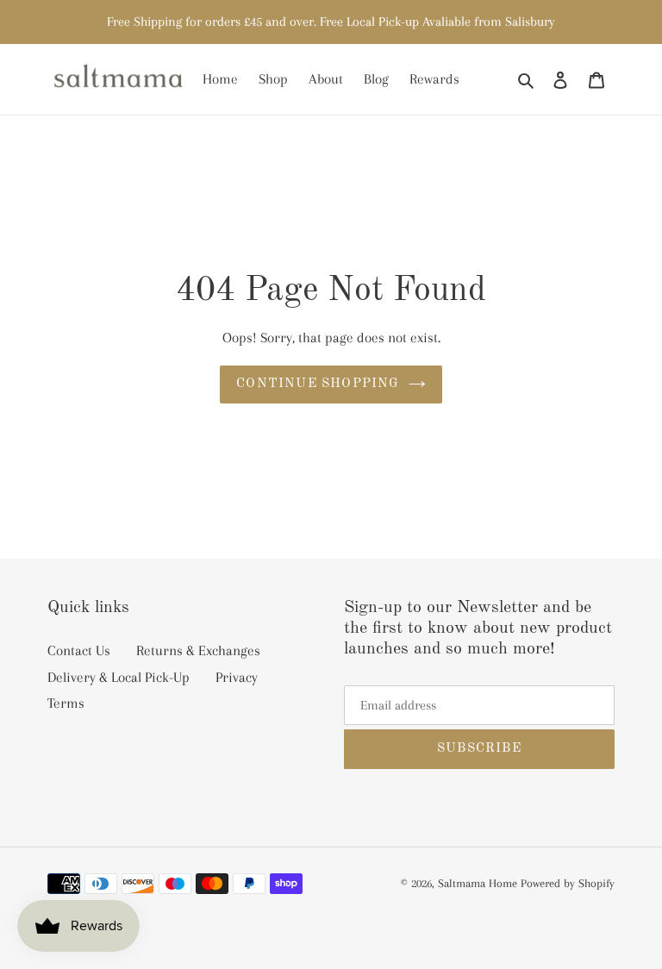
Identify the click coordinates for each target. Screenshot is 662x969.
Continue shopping (317, 384)
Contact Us (78, 650)
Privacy (236, 677)
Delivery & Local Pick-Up (118, 677)
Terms (65, 703)
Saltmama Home (477, 883)
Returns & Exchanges (198, 650)
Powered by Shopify (568, 883)
